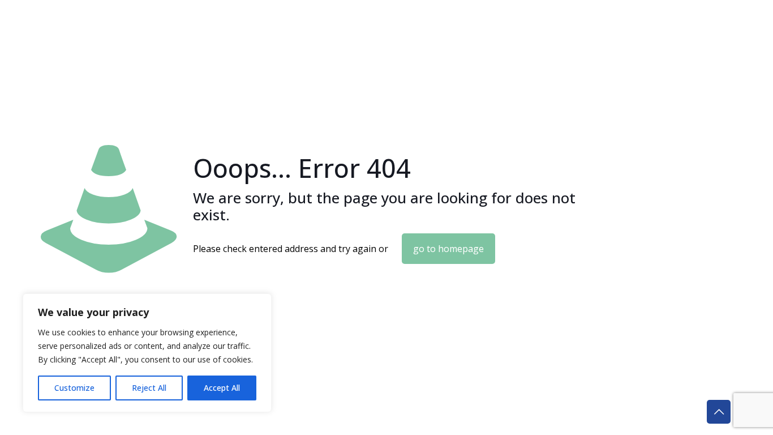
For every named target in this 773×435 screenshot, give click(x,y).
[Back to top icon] (719, 412)
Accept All (222, 387)
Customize (74, 387)
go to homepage (448, 248)
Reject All (149, 387)
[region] (147, 352)
